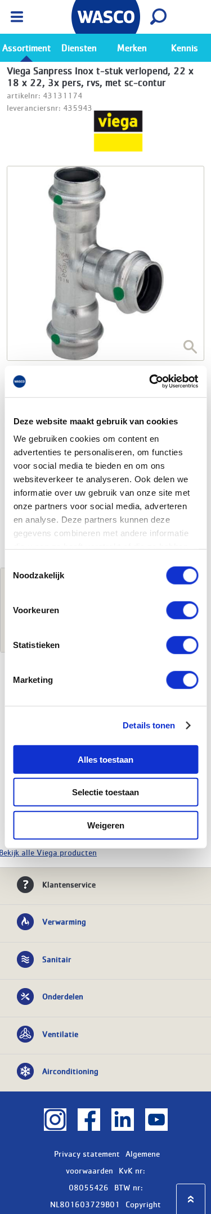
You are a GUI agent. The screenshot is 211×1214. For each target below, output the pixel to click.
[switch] (182, 610)
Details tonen (149, 725)
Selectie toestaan (105, 792)
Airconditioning (70, 1071)
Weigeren (105, 825)
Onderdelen (62, 996)
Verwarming (64, 921)
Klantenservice (69, 884)
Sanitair (56, 959)
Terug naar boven (191, 1199)
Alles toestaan (105, 759)
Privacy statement (87, 1153)
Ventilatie (60, 1034)
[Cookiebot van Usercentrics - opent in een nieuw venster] (150, 381)
